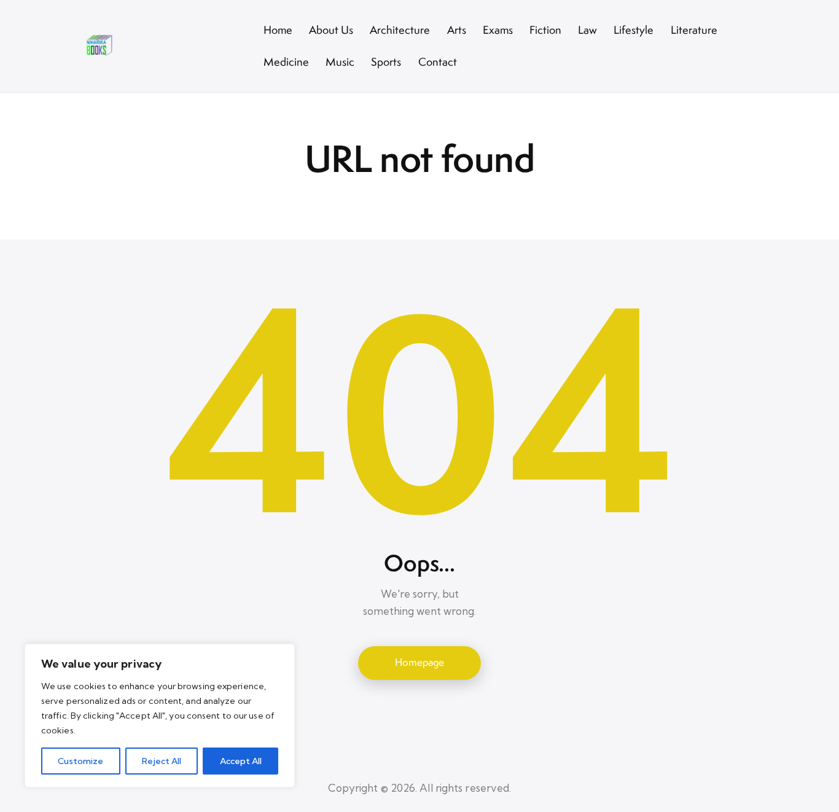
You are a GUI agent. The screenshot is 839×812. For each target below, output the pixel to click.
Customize (80, 761)
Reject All (161, 761)
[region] (160, 715)
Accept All (241, 761)
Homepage (419, 662)
